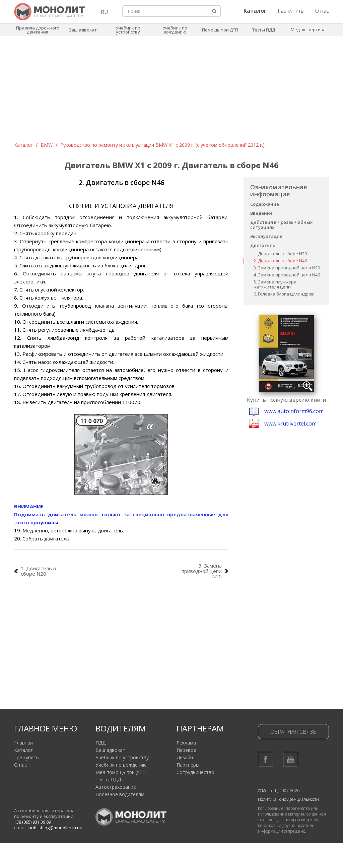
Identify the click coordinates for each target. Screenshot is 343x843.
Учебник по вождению (174, 30)
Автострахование (115, 787)
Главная (23, 742)
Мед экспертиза (308, 29)
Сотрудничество (195, 772)
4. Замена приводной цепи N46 (287, 275)
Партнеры (188, 765)
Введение (261, 213)
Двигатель (262, 245)
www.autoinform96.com (294, 411)
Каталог (23, 145)
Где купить (291, 10)
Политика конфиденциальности (288, 799)
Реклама (186, 742)
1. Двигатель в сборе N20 (280, 254)
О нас (322, 10)
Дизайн (185, 757)
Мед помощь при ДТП (120, 772)
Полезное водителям (119, 794)
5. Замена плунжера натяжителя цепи (275, 284)
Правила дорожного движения (37, 30)
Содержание (264, 204)
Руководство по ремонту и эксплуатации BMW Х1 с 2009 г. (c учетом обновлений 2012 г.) (162, 145)
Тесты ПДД (263, 30)
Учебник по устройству (128, 30)
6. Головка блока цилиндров (284, 294)
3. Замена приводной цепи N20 (287, 268)
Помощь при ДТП (220, 30)
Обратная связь (293, 731)
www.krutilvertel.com (290, 423)
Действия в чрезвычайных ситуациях (281, 224)
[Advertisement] (171, 91)
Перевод (186, 750)
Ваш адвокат (83, 30)
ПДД (100, 742)
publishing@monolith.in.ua (55, 828)
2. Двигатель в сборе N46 (280, 261)
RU (104, 12)
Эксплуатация (266, 236)
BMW (47, 145)
